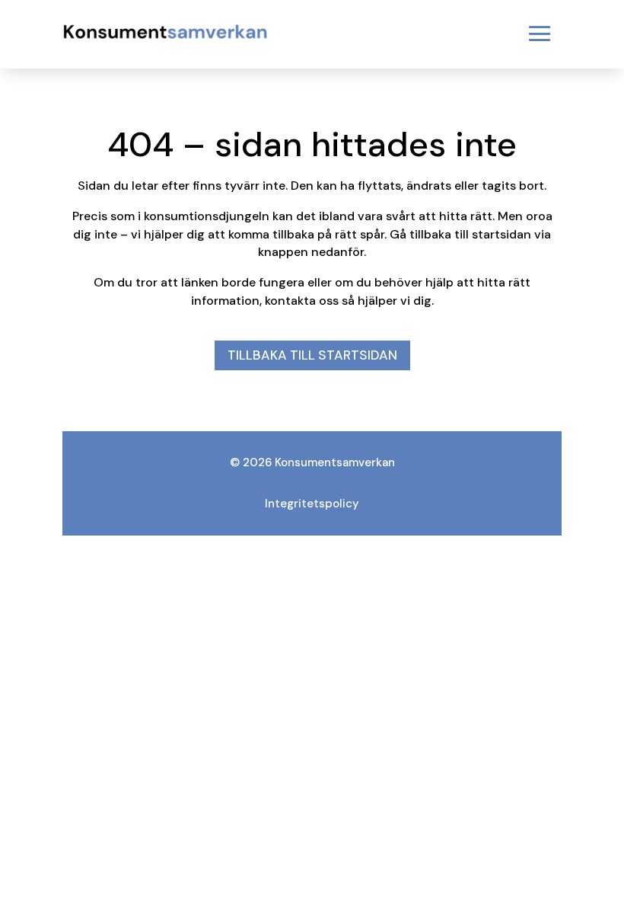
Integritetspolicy (312, 503)
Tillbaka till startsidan (312, 355)
